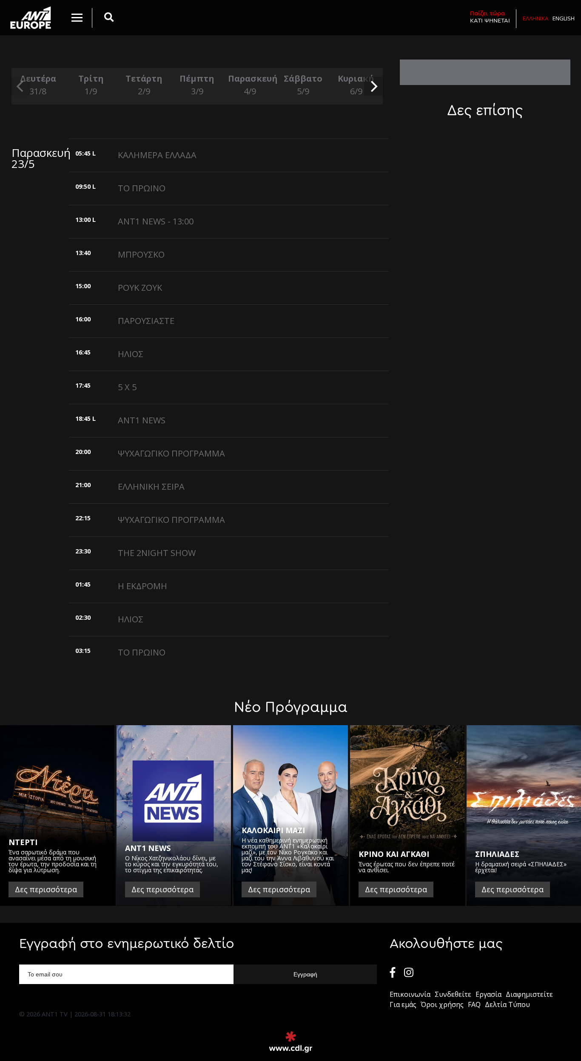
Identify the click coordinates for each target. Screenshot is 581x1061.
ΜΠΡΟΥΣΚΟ (141, 254)
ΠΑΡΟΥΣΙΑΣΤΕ (146, 320)
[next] (373, 86)
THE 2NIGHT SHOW (157, 553)
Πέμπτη (196, 85)
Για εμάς (403, 1004)
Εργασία (488, 994)
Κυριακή (356, 85)
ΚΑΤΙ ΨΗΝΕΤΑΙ (490, 17)
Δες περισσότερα (46, 889)
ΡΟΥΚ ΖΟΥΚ (140, 287)
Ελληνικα (535, 18)
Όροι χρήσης (442, 1004)
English (564, 18)
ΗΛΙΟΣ (130, 354)
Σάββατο (303, 85)
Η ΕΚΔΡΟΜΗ (142, 586)
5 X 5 (127, 387)
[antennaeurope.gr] (30, 17)
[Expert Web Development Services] (291, 1041)
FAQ (474, 1004)
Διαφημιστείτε (529, 994)
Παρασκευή (250, 85)
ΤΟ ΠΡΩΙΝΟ (141, 188)
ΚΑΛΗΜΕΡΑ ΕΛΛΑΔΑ (157, 155)
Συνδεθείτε (453, 994)
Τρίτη (91, 85)
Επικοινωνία (410, 994)
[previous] (20, 86)
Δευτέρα (38, 85)
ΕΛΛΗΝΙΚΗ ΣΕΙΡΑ (151, 486)
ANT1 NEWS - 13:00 (156, 221)
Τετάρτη (143, 85)
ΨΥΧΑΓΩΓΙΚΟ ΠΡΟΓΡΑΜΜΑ (171, 453)
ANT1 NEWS (141, 420)
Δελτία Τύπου (507, 1004)
